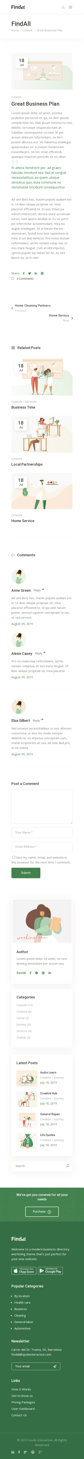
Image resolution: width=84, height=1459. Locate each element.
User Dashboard (23, 1409)
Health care (22, 1302)
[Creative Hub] (27, 1099)
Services (31, 401)
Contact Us (19, 1415)
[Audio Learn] (27, 1078)
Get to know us (22, 1396)
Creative (22, 1011)
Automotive (22, 1328)
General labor (23, 1322)
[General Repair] (27, 1120)
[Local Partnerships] (42, 434)
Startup (21, 1037)
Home (15, 30)
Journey (22, 1024)
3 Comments (25, 278)
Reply (37, 590)
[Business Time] (42, 377)
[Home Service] (42, 491)
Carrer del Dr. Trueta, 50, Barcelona (36, 1350)
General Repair (50, 1114)
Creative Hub (48, 1093)
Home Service (22, 521)
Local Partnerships (27, 464)
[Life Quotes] (27, 1141)
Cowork (28, 30)
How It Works (21, 1389)
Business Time (23, 407)
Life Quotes (47, 1135)
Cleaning (20, 1315)
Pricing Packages (23, 1402)
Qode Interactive (41, 1440)
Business (20, 1309)
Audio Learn (48, 1072)
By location (22, 1296)
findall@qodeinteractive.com (31, 1354)
